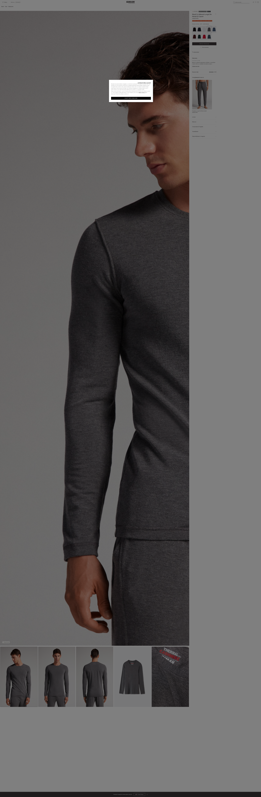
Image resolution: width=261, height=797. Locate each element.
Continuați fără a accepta (144, 82)
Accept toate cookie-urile (131, 98)
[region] (131, 91)
